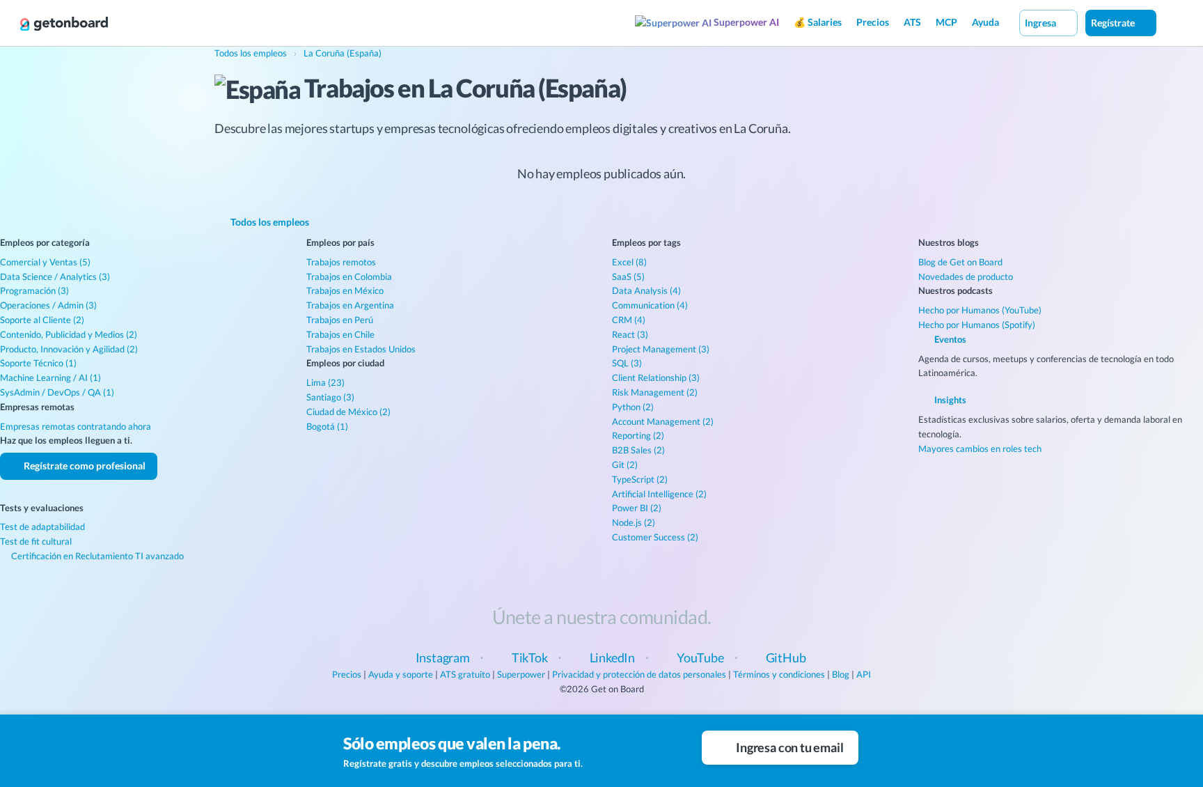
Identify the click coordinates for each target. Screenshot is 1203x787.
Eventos (949, 339)
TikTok (530, 657)
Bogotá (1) (327, 426)
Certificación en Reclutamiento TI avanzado (96, 555)
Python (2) (633, 406)
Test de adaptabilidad (42, 526)
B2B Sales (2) (638, 449)
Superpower (521, 674)
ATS (912, 22)
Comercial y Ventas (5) (45, 261)
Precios (872, 22)
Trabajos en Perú (339, 319)
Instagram (443, 657)
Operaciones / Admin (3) (48, 305)
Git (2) (625, 464)
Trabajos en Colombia (349, 276)
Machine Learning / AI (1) (50, 377)
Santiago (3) (330, 397)
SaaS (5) (628, 276)
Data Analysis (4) (646, 290)
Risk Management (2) (655, 392)
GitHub (786, 657)
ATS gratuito (465, 674)
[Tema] (1171, 22)
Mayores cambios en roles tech (979, 448)
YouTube (700, 657)
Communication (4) (650, 305)
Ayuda (985, 22)
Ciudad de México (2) (348, 411)
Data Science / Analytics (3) (55, 276)
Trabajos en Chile (340, 334)
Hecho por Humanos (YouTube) (979, 309)
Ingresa (1041, 23)
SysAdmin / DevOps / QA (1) (57, 392)
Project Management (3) (660, 348)
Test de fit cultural (36, 541)
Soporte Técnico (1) (38, 362)
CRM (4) (628, 319)
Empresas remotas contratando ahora (75, 426)
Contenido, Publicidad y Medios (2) (68, 334)
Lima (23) (325, 382)
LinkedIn (613, 657)
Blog (840, 674)
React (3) (630, 334)
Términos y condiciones (779, 674)
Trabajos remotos (341, 261)
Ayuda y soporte (400, 674)
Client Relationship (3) (656, 377)
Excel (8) (629, 261)
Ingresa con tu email (788, 747)
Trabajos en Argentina (350, 305)
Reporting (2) (638, 435)
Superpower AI (745, 22)
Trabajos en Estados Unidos (361, 348)
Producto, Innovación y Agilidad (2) (69, 348)
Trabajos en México (345, 290)
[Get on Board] (64, 24)
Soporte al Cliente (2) (42, 319)
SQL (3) (627, 362)
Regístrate (1114, 23)
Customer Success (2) (655, 537)
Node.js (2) (633, 522)
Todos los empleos (268, 222)
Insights (949, 399)
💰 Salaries (818, 22)
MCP (946, 22)
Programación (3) (34, 290)
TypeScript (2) (640, 479)
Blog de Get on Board (960, 261)
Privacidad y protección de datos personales (639, 674)
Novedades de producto (965, 276)
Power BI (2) (636, 507)
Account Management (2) (663, 421)
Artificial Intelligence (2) (659, 493)
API (863, 674)
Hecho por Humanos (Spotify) (976, 324)
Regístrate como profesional (84, 466)
